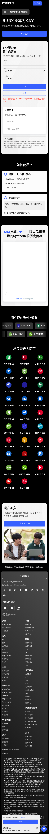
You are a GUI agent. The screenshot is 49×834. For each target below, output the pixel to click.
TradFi (4, 662)
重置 (24, 93)
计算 (24, 86)
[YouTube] (26, 590)
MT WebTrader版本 (31, 724)
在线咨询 (20, 567)
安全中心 (28, 703)
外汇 (3, 639)
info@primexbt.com (15, 582)
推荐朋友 (5, 742)
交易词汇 (5, 730)
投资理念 (5, 680)
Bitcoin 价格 (6, 689)
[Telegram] (37, 590)
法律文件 (28, 700)
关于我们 (28, 674)
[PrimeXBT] (8, 3)
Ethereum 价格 (7, 692)
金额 (5, 60)
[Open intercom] (44, 829)
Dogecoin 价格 (6, 699)
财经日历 (5, 677)
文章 (3, 727)
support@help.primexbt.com (18, 585)
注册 (38, 3)
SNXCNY (19, 299)
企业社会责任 (29, 690)
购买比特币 (28, 736)
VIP (26, 652)
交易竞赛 (5, 745)
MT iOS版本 (29, 715)
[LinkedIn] (15, 590)
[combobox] (25, 71)
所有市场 (5, 659)
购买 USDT (28, 743)
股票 (3, 649)
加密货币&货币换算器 (19, 12)
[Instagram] (10, 590)
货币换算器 (5, 674)
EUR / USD (5, 705)
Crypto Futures (6, 624)
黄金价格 (5, 711)
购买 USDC (28, 746)
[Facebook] (21, 590)
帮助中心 (39, 567)
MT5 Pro (28, 727)
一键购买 (5, 631)
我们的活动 (5, 738)
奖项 (26, 683)
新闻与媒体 (28, 687)
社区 (26, 677)
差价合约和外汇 (7, 627)
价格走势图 (5, 671)
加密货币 (5, 652)
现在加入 (23, 523)
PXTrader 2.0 (29, 624)
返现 (26, 665)
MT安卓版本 (29, 711)
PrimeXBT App (29, 627)
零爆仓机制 (28, 662)
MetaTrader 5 (29, 631)
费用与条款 (28, 643)
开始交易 (24, 34)
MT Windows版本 (30, 721)
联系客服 (23, 576)
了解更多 (22, 817)
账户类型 (28, 659)
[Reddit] (43, 590)
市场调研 (5, 723)
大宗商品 (5, 646)
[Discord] (4, 595)
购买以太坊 (28, 739)
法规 (26, 680)
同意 (20, 822)
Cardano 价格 (6, 702)
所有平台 (28, 634)
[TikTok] (32, 590)
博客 (26, 693)
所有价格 (5, 715)
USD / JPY (5, 708)
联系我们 (28, 696)
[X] (4, 590)
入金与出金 (28, 646)
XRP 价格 (5, 695)
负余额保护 (28, 655)
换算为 (6, 76)
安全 (26, 649)
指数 (3, 643)
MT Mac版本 (29, 718)
